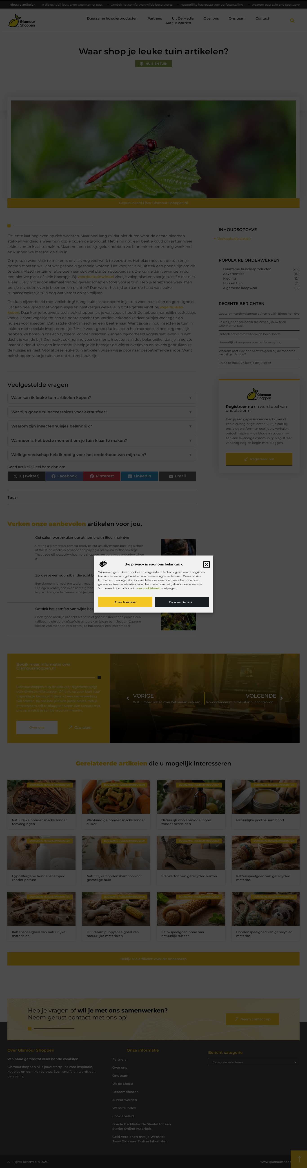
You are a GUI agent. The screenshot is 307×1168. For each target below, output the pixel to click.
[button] (206, 564)
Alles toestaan (125, 602)
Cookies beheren (181, 602)
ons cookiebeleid (148, 588)
